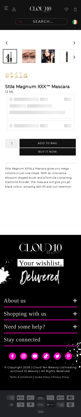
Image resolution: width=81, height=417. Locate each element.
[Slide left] (6, 42)
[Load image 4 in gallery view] (67, 56)
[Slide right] (74, 42)
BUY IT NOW (47, 151)
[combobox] (41, 21)
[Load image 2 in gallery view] (29, 56)
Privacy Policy (61, 377)
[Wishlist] (66, 9)
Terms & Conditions (21, 377)
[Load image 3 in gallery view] (48, 56)
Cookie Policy (42, 377)
